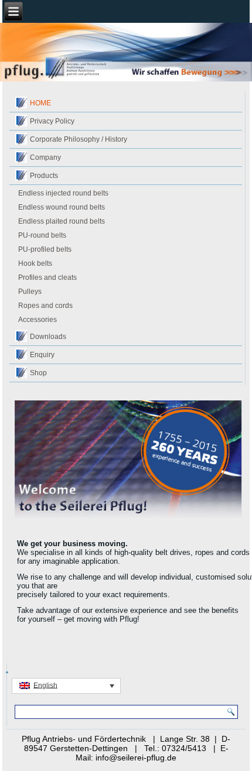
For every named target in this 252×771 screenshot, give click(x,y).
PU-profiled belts (44, 249)
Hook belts (35, 263)
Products (44, 176)
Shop (38, 373)
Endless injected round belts (63, 193)
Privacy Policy (52, 121)
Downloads (48, 337)
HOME (40, 103)
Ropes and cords (45, 305)
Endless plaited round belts (61, 221)
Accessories (37, 320)
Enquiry (42, 355)
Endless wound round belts (61, 207)
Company (45, 157)
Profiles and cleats (47, 277)
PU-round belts (42, 235)
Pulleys (30, 291)
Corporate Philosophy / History (78, 139)
